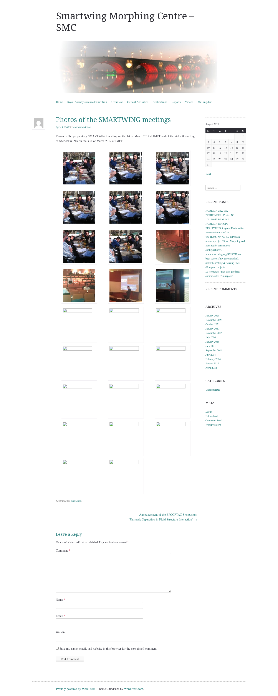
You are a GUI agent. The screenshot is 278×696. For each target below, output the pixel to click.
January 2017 (212, 328)
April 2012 (211, 367)
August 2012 (212, 363)
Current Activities (137, 102)
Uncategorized (212, 389)
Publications (159, 102)
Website (60, 632)
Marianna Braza (82, 127)
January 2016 (212, 341)
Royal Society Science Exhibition (87, 102)
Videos (189, 102)
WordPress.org (213, 424)
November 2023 (213, 319)
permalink (76, 500)
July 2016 (210, 337)
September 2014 (213, 350)
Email (61, 616)
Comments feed (213, 420)
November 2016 (213, 333)
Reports (176, 102)
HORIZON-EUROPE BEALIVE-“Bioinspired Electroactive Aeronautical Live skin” (224, 228)
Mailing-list (205, 102)
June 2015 (210, 346)
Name (60, 599)
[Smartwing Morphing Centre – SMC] (139, 67)
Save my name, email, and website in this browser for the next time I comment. (108, 648)
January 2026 (212, 315)
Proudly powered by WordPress (75, 689)
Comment (63, 550)
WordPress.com (133, 689)
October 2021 (212, 324)
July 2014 (210, 354)
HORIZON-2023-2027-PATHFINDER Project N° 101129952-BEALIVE (219, 215)
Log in (208, 411)
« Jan (208, 173)
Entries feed (211, 416)
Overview (117, 102)
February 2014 (213, 359)
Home (59, 102)
